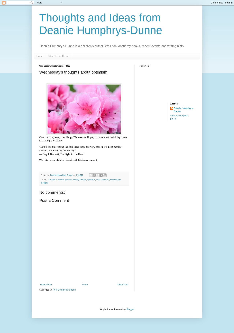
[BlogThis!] (94, 175)
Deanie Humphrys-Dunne (183, 110)
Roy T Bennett (102, 179)
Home (39, 56)
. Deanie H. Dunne (56, 179)
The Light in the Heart (72, 154)
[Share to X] (98, 175)
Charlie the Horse (59, 56)
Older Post (123, 284)
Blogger (130, 309)
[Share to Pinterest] (105, 175)
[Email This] (91, 175)
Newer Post (46, 284)
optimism (91, 179)
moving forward (79, 179)
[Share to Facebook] (101, 175)
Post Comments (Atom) (64, 290)
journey (68, 179)
